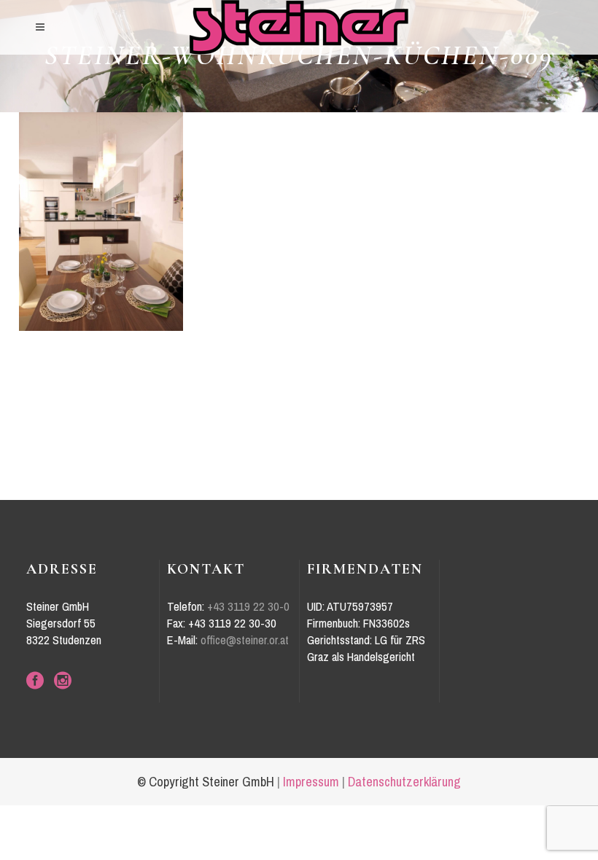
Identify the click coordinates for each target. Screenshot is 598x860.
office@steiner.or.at (245, 640)
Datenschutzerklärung (404, 782)
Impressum (311, 782)
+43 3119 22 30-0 (248, 606)
